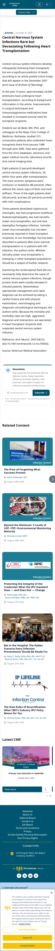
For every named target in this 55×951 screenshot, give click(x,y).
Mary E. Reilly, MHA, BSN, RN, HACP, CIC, (26, 656)
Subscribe (39, 392)
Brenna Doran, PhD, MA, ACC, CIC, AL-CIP (24, 659)
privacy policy (13, 401)
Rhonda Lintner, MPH (17, 536)
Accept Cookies (27, 945)
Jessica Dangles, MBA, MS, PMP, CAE (22, 597)
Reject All (27, 937)
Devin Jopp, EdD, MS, (17, 594)
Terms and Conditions (27, 828)
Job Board (27, 824)
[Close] (52, 893)
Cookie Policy (25, 924)
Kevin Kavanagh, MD (17, 477)
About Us (27, 814)
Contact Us (27, 821)
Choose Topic (24, 12)
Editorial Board (28, 817)
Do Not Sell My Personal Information (27, 834)
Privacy (27, 831)
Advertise (28, 811)
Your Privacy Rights (27, 838)
